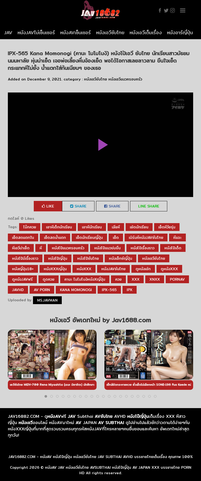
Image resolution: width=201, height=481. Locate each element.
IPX (129, 290)
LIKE (49, 206)
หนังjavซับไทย (113, 269)
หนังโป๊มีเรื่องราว (25, 258)
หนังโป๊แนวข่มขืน (107, 248)
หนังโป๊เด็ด (172, 248)
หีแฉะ (177, 237)
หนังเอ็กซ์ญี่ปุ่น (120, 258)
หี (41, 248)
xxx (135, 279)
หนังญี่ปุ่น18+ (23, 269)
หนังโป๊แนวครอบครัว (68, 248)
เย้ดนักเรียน (139, 227)
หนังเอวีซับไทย (110, 32)
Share (79, 206)
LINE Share (148, 206)
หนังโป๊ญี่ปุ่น (57, 258)
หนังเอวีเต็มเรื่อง (146, 32)
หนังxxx (84, 269)
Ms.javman (47, 300)
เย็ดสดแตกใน (23, 237)
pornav (177, 279)
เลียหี (116, 227)
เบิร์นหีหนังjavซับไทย (146, 237)
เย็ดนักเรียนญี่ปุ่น (89, 237)
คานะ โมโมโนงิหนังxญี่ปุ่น (84, 279)
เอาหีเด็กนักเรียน (59, 227)
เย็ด (116, 237)
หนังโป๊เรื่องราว (142, 248)
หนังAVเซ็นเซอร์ (75, 32)
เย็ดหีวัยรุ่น (166, 227)
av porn (42, 290)
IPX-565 (109, 290)
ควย (118, 279)
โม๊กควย (29, 227)
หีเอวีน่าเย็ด (21, 248)
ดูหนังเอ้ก (143, 269)
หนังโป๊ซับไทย (88, 258)
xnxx (154, 279)
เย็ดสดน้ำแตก (55, 237)
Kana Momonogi (76, 290)
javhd (18, 290)
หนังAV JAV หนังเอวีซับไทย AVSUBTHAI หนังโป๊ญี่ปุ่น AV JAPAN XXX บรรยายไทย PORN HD (118, 470)
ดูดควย (48, 279)
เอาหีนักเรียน (92, 227)
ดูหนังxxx (169, 269)
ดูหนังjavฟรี (22, 279)
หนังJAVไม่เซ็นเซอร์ (36, 32)
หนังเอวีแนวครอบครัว (125, 79)
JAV (8, 32)
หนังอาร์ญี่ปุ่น (180, 32)
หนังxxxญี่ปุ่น (55, 269)
